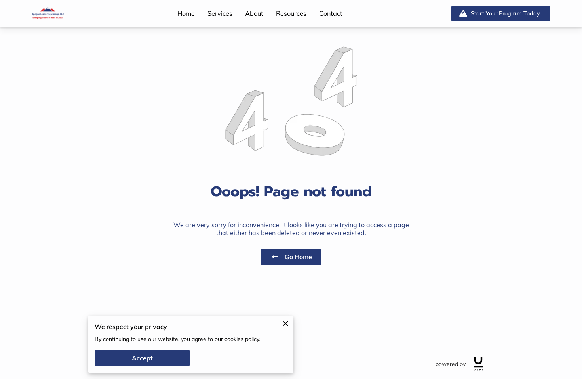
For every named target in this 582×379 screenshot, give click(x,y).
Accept (142, 358)
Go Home (298, 257)
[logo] (478, 364)
